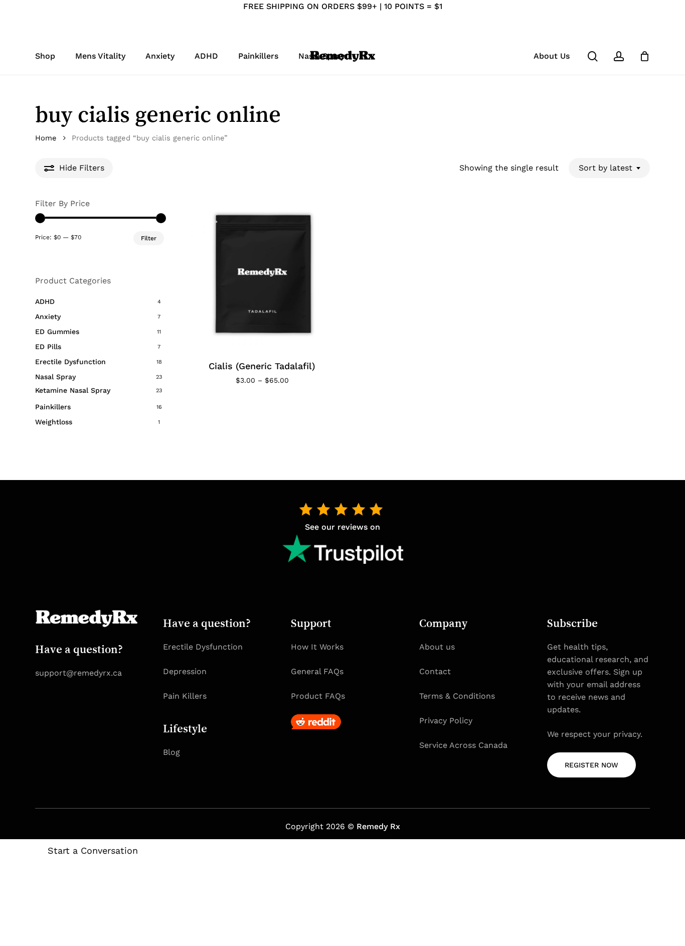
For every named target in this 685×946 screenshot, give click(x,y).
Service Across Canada (463, 745)
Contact (435, 671)
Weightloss (53, 422)
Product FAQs (318, 696)
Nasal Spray (55, 377)
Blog (171, 752)
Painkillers (53, 407)
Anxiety (48, 316)
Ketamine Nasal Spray (72, 390)
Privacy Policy (445, 720)
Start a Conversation (93, 850)
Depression (185, 671)
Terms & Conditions (457, 696)
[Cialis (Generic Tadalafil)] (262, 273)
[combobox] (609, 168)
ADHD (45, 301)
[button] (591, 764)
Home (46, 137)
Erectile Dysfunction (70, 362)
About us (437, 647)
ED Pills (48, 347)
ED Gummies (57, 332)
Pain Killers (185, 696)
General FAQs (317, 671)
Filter (148, 238)
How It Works (317, 647)
